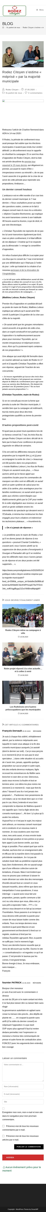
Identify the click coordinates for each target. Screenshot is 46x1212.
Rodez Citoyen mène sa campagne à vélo (23, 631)
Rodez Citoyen (12, 90)
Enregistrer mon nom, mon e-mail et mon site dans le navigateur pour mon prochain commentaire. (22, 1116)
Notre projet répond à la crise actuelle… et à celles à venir (23, 670)
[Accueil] (3, 27)
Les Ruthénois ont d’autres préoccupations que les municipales (23, 708)
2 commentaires (35, 93)
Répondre (37, 731)
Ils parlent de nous (14, 93)
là (35, 455)
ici (30, 455)
